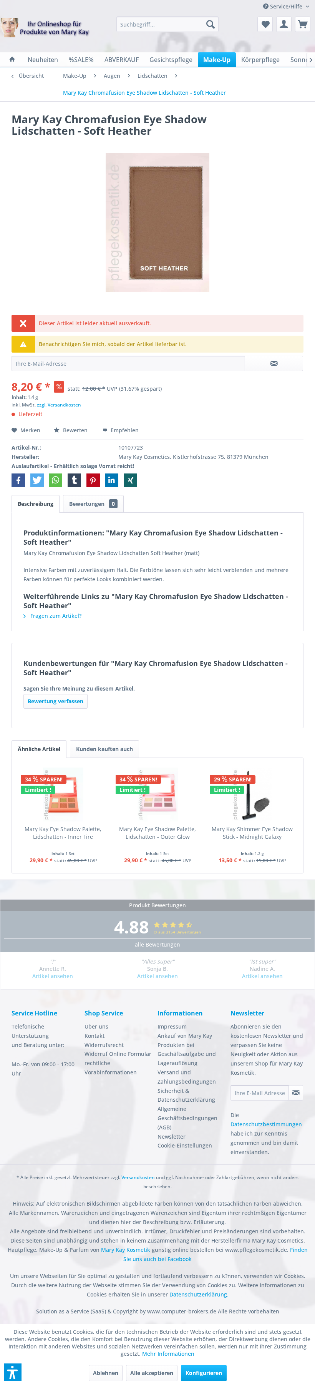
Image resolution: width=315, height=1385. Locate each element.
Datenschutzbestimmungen (266, 1124)
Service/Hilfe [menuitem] (286, 6)
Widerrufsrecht (104, 1045)
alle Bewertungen (157, 944)
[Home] (12, 59)
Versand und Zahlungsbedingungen (187, 1077)
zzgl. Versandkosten (59, 404)
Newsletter (172, 1136)
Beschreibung (35, 503)
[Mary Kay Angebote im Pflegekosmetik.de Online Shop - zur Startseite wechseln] (45, 33)
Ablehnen (105, 1373)
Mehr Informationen (168, 1353)
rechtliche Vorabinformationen (111, 1067)
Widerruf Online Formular (118, 1053)
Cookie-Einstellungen (185, 1145)
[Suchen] (210, 24)
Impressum (172, 1026)
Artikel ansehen (52, 976)
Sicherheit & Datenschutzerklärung (186, 1095)
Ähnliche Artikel (39, 749)
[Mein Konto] (284, 24)
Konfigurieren (204, 1373)
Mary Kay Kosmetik (126, 1249)
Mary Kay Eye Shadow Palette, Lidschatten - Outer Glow (157, 832)
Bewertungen (92, 503)
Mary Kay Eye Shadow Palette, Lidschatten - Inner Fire (63, 832)
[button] (18, 480)
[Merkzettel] (265, 24)
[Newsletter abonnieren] (295, 1093)
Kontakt (94, 1035)
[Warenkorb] (302, 24)
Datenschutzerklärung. (199, 1294)
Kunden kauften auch (104, 749)
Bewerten (75, 430)
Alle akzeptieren (151, 1373)
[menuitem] (167, 24)
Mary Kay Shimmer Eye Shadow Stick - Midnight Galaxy (252, 832)
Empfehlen (124, 430)
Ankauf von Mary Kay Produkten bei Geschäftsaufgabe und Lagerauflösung (187, 1049)
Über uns (96, 1026)
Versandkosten (138, 1177)
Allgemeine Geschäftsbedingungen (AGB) (187, 1118)
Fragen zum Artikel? (55, 615)
